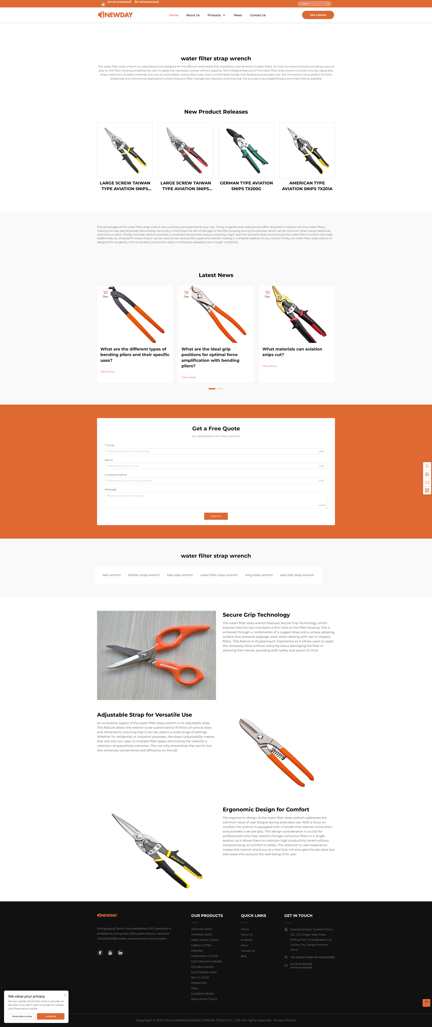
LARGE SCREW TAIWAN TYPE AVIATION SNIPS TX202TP (185, 186)
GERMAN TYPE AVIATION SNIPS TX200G (246, 186)
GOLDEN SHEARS (202, 967)
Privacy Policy (285, 1020)
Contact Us (258, 15)
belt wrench (112, 575)
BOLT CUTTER (200, 977)
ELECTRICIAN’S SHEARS (206, 961)
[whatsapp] (427, 474)
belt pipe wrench (180, 575)
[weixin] (427, 490)
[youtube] (110, 953)
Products (214, 15)
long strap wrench (259, 575)
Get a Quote (318, 15)
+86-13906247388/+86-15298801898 (312, 957)
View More (107, 371)
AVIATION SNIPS (201, 929)
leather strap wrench (144, 575)
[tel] (427, 466)
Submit (216, 516)
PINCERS (197, 950)
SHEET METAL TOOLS (205, 940)
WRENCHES (199, 983)
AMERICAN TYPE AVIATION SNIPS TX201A (307, 186)
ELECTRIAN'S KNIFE (204, 972)
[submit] (328, 3)
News (238, 15)
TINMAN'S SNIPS (201, 934)
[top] (426, 1003)
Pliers (194, 988)
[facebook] (100, 953)
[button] (212, 388)
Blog (244, 956)
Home (173, 15)
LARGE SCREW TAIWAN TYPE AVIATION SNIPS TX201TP (125, 186)
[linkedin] (120, 953)
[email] (427, 482)
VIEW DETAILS (125, 150)
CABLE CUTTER (201, 945)
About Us (192, 15)
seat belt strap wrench (297, 575)
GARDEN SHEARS (202, 993)
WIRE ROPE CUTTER (204, 956)
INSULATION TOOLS (204, 999)
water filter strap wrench (219, 575)
